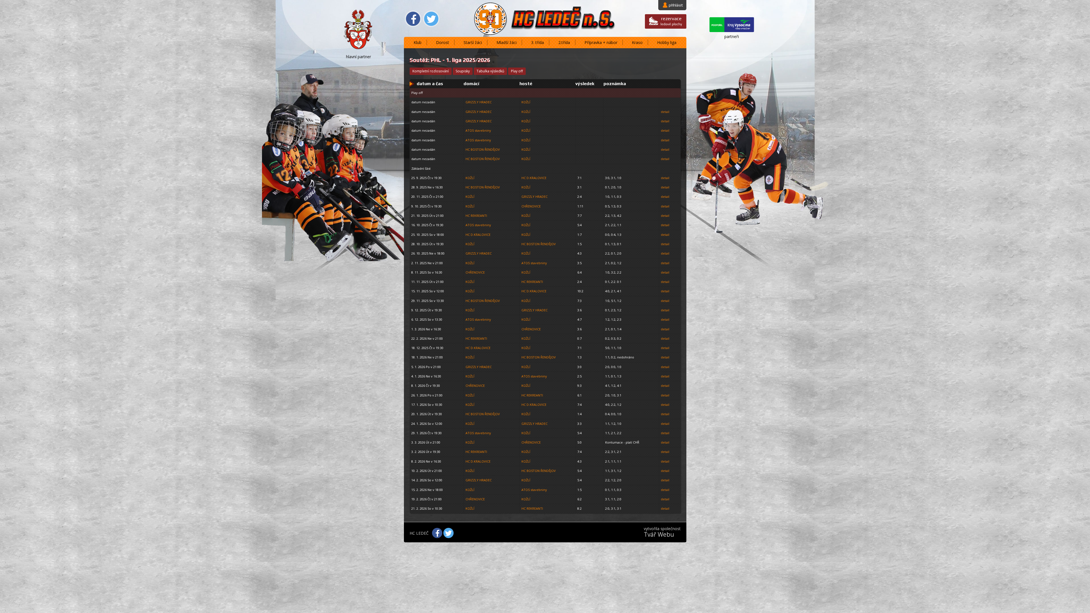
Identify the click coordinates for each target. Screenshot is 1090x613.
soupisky (463, 71)
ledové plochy (671, 21)
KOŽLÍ (525, 102)
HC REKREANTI (476, 215)
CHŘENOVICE (531, 206)
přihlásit (676, 5)
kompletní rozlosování (430, 71)
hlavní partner (358, 56)
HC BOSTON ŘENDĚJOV (483, 149)
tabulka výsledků (490, 71)
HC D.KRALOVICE (533, 178)
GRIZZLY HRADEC (479, 102)
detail (665, 112)
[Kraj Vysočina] (731, 25)
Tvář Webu (659, 534)
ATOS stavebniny (478, 130)
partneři (731, 36)
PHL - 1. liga (446, 60)
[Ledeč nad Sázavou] (358, 30)
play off (517, 71)
